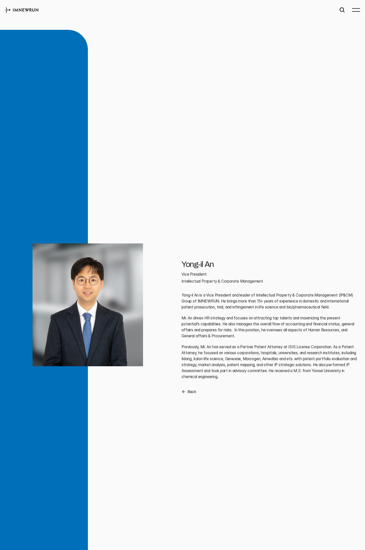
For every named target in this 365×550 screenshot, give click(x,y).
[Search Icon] (342, 10)
